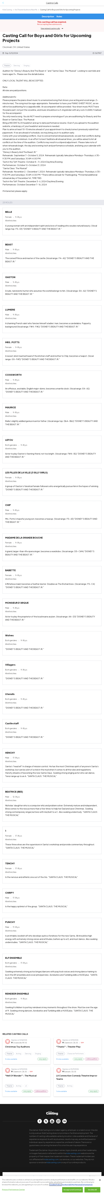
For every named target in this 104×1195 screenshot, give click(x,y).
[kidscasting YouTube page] (52, 1121)
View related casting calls (50, 28)
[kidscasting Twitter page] (46, 1121)
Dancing (17, 66)
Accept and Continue (72, 1190)
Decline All (92, 1190)
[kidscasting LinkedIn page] (64, 1121)
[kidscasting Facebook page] (39, 1121)
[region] (52, 1185)
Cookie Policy (55, 1185)
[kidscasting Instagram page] (58, 1121)
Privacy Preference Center (13, 1190)
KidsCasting (7, 10)
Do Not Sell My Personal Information (77, 1185)
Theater (7, 66)
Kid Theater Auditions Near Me (26, 10)
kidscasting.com (73, 1153)
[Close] (100, 1180)
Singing (26, 66)
